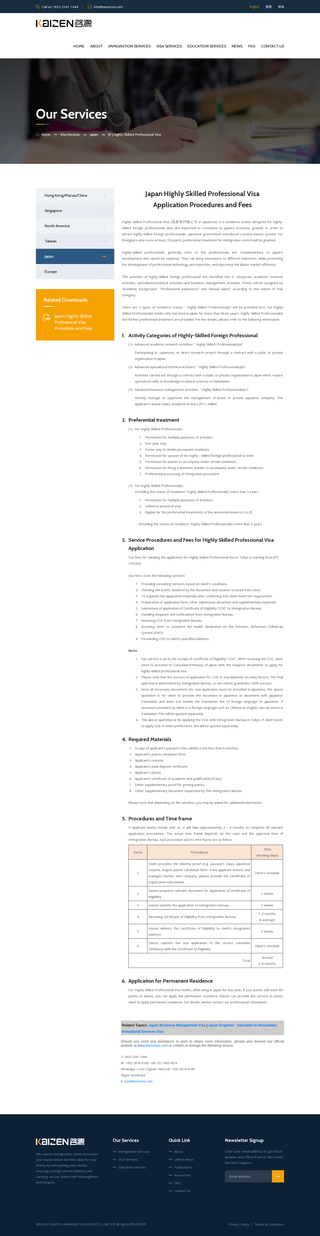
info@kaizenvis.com (108, 7)
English (254, 7)
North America (57, 225)
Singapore (53, 210)
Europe (51, 271)
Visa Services (169, 46)
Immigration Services (129, 46)
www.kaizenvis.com (152, 1045)
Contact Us (272, 46)
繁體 (269, 7)
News (237, 46)
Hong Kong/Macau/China (66, 195)
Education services (206, 46)
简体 (281, 7)
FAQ (251, 46)
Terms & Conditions (269, 1224)
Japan (49, 256)
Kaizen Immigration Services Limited (83, 1224)
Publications (183, 1167)
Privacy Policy (239, 1224)
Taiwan (51, 241)
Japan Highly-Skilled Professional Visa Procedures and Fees (73, 322)
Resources (182, 1175)
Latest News (184, 1159)
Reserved (138, 1224)
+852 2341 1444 (65, 7)
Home (78, 46)
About (96, 46)
